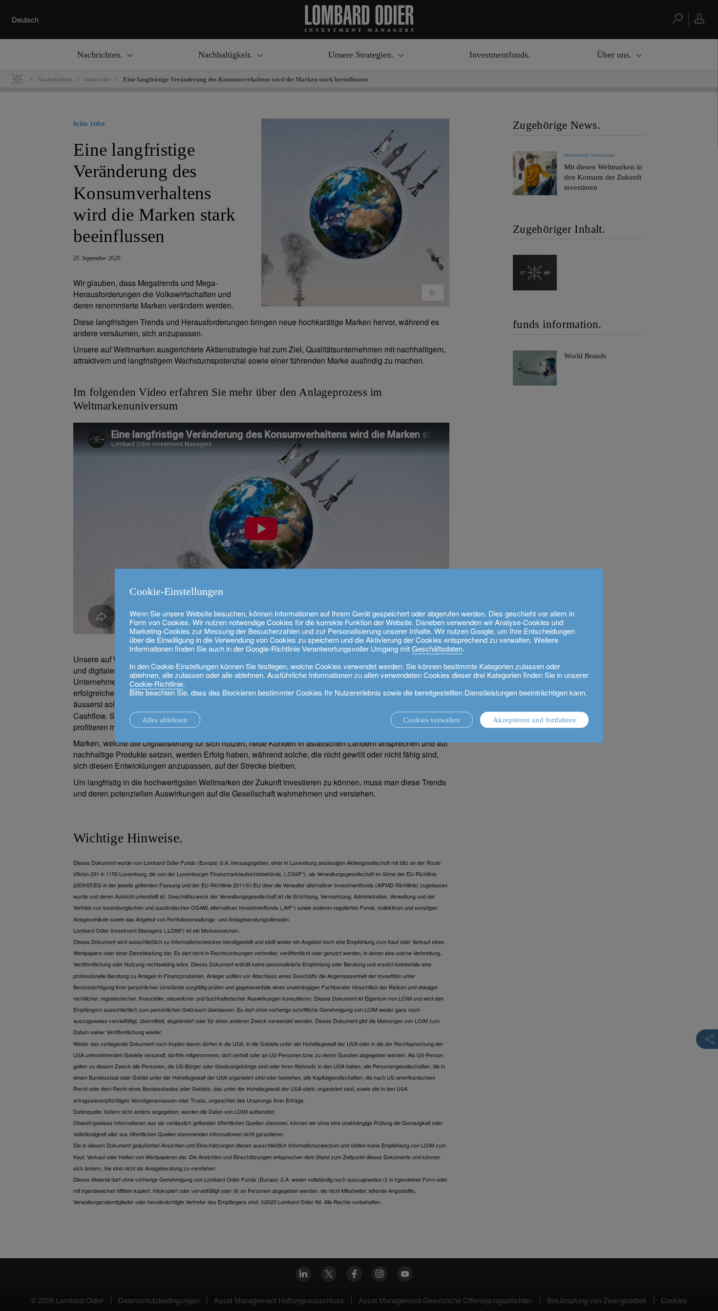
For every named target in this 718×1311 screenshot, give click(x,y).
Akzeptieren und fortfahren (534, 720)
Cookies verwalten (431, 720)
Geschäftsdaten (437, 648)
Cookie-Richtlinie (156, 683)
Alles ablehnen (165, 720)
